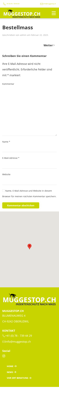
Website (6, 174)
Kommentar (8, 83)
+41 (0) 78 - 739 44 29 (12, 4)
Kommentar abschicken (20, 205)
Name (6, 141)
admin (23, 35)
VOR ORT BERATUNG (17, 377)
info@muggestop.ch (49, 4)
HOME (10, 366)
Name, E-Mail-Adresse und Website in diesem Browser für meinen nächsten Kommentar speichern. (29, 193)
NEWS (10, 372)
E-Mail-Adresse (10, 158)
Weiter (48, 45)
